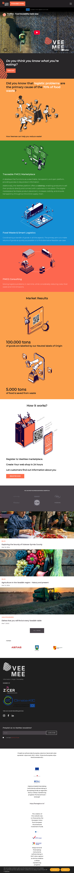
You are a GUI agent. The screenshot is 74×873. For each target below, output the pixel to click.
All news (37, 630)
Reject (65, 869)
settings (7, 871)
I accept (12, 737)
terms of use (15, 737)
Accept (55, 869)
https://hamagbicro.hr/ (37, 803)
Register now (15, 476)
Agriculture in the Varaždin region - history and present (25, 582)
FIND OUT (10, 70)
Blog (4, 541)
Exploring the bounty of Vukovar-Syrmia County (22, 544)
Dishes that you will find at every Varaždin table (22, 621)
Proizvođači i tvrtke (17, 3)
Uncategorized (8, 617)
